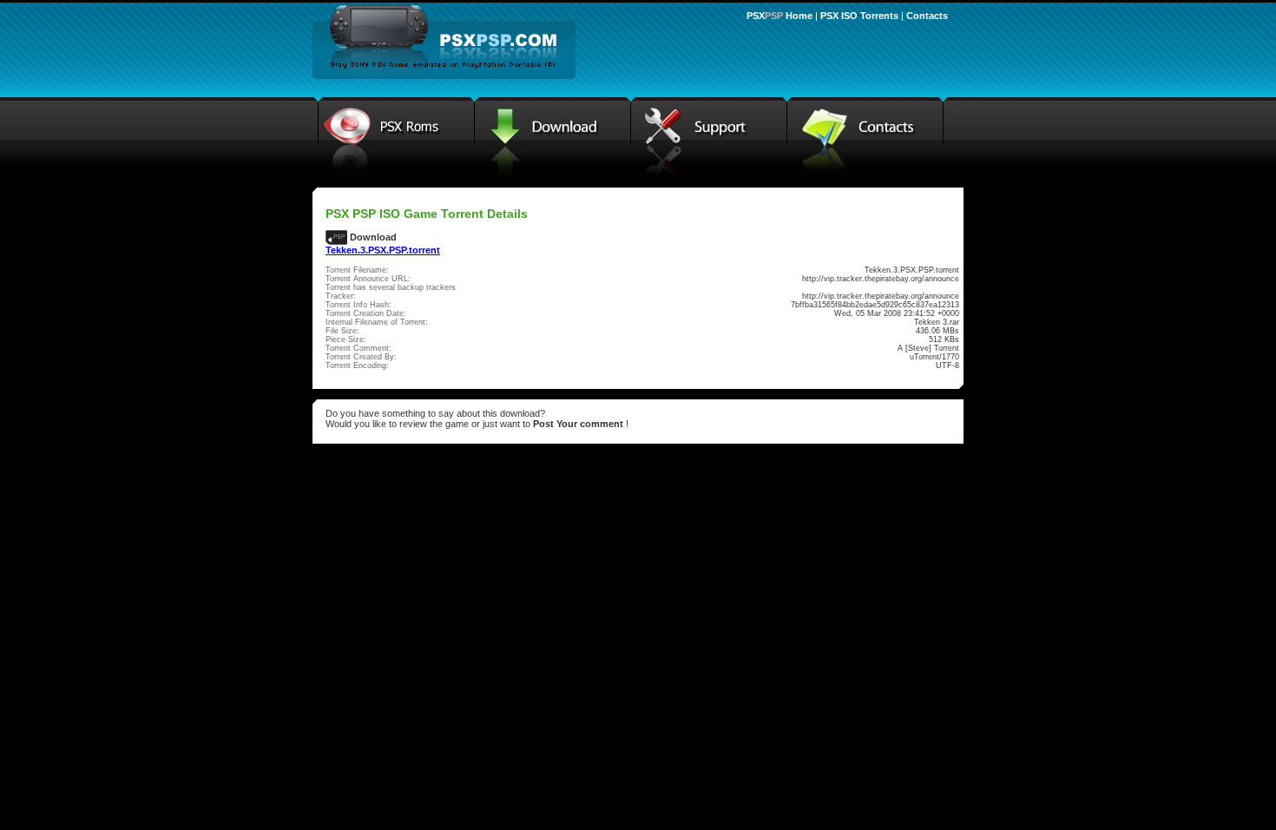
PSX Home (779, 15)
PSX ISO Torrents (859, 15)
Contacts (927, 15)
